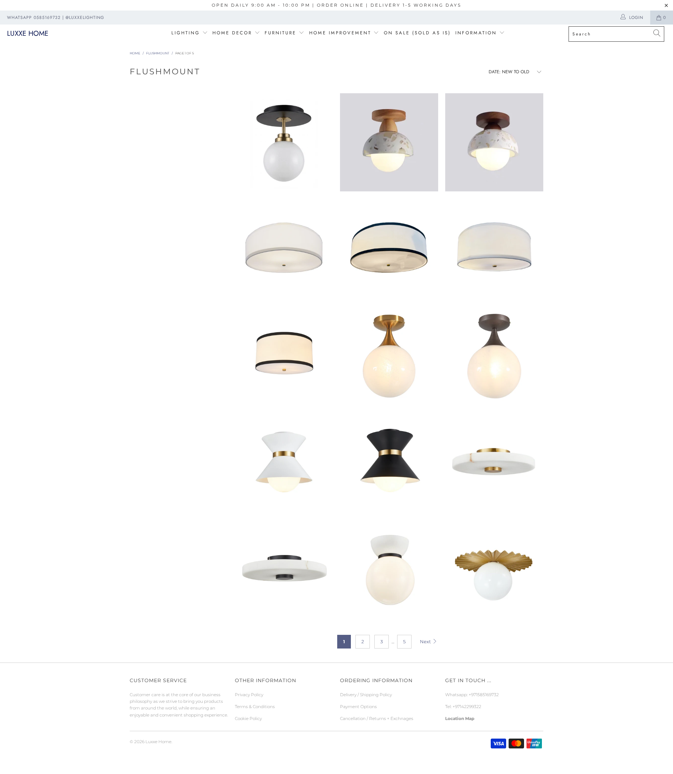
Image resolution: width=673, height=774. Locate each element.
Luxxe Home (27, 33)
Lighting (186, 32)
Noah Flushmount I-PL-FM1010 (389, 570)
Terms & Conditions (255, 706)
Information (476, 32)
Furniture (280, 32)
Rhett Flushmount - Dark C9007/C (494, 142)
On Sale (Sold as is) (417, 32)
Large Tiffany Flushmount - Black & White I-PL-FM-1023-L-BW (389, 249)
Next (426, 641)
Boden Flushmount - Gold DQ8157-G (389, 356)
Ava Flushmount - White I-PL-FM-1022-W (284, 463)
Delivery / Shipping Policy (366, 694)
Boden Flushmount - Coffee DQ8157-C (494, 356)
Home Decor (232, 32)
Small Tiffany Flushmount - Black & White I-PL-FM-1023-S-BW (284, 356)
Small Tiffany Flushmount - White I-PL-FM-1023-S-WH (494, 249)
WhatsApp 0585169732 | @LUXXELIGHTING (55, 17)
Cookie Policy (248, 718)
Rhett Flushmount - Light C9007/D (389, 142)
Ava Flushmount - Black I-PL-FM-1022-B (389, 463)
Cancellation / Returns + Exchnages (376, 718)
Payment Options (358, 706)
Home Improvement (341, 32)
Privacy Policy (249, 694)
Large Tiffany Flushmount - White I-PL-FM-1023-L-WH (284, 249)
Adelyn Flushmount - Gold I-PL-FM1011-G (494, 463)
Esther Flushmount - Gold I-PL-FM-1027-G (494, 570)
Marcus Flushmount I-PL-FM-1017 (284, 142)
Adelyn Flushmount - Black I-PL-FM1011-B (284, 570)
